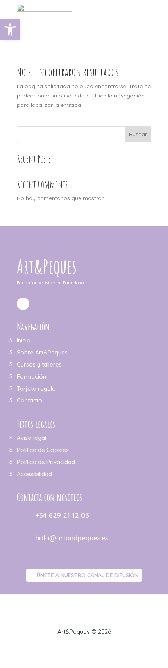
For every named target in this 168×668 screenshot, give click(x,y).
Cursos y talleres (39, 364)
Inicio (23, 340)
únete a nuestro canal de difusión (87, 575)
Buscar (138, 134)
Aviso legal (31, 437)
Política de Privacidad (46, 462)
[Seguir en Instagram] (23, 304)
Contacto (29, 400)
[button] (10, 29)
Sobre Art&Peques (42, 352)
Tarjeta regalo (36, 388)
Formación (31, 376)
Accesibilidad (34, 474)
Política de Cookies (43, 450)
